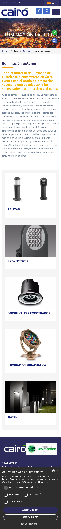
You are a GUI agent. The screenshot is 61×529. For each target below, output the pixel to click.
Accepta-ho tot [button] (30, 510)
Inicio (6, 51)
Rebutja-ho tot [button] (30, 517)
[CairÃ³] (15, 12)
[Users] (39, 11)
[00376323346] (54, 32)
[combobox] (53, 470)
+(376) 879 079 (12, 2)
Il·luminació (27, 51)
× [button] (58, 471)
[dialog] (30, 498)
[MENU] (56, 12)
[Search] (46, 11)
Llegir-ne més (44, 482)
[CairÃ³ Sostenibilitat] (41, 452)
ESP (53, 2)
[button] (30, 524)
